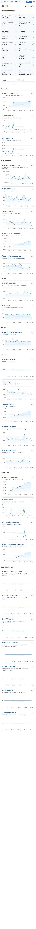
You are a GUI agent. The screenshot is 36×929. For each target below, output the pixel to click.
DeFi (28, 1)
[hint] (16, 17)
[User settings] (34, 2)
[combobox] (9, 80)
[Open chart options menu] (32, 93)
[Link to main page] (7, 6)
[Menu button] (3, 6)
